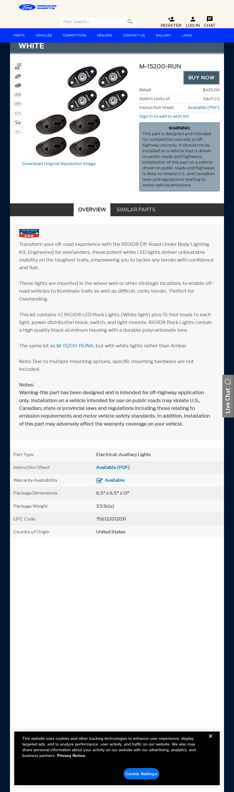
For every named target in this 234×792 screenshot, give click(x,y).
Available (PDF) (204, 108)
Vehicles (44, 35)
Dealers (104, 35)
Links (187, 35)
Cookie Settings (141, 773)
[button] (228, 396)
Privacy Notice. (71, 755)
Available (115, 480)
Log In (193, 22)
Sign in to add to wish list (164, 116)
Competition (74, 35)
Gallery (163, 35)
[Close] (210, 740)
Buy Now (201, 77)
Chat (209, 22)
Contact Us (134, 35)
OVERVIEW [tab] (92, 209)
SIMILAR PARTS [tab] (136, 209)
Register (171, 22)
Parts (19, 35)
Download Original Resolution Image (59, 164)
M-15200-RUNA (75, 345)
